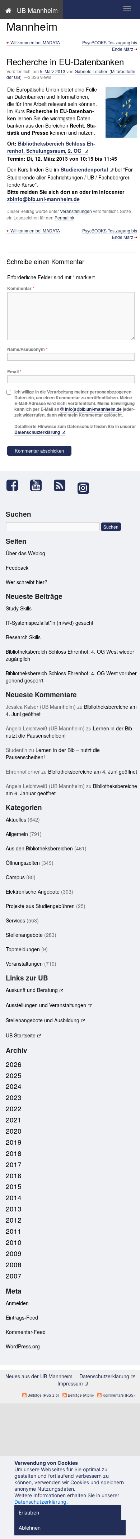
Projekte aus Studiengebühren (40, 905)
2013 (14, 1208)
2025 (14, 1075)
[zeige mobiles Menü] (127, 8)
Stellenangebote (24, 934)
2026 (14, 1064)
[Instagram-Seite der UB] (83, 488)
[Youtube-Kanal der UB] (39, 485)
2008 (14, 1264)
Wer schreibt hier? (26, 582)
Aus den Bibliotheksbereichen (39, 848)
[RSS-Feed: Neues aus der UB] (63, 485)
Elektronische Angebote (33, 891)
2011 (14, 1231)
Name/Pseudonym (27, 349)
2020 (14, 1130)
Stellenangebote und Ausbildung (42, 1020)
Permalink (64, 217)
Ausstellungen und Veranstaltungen (46, 1005)
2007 (14, 1275)
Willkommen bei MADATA (34, 42)
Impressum (70, 1383)
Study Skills (19, 608)
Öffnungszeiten (23, 862)
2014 (14, 1197)
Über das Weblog (25, 553)
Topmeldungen (23, 949)
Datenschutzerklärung (37, 432)
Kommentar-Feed (26, 1331)
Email (14, 371)
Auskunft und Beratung (32, 989)
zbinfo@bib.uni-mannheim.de (43, 199)
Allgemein (17, 833)
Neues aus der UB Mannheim (50, 19)
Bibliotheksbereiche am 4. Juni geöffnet (92, 771)
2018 (14, 1153)
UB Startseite (21, 1035)
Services (15, 920)
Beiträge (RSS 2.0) (43, 1395)
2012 (14, 1219)
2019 (14, 1142)
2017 (14, 1164)
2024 (14, 1086)
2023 (14, 1097)
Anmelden (17, 1303)
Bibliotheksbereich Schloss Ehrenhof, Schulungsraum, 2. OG (51, 147)
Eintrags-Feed (22, 1317)
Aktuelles (16, 819)
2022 (14, 1108)
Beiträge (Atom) (81, 1395)
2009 (14, 1253)
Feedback (17, 567)
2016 (14, 1175)
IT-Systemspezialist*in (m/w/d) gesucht (49, 622)
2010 (14, 1242)
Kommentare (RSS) (119, 1395)
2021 (14, 1119)
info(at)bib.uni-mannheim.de (93, 409)
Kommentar (20, 288)
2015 (14, 1186)
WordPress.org (23, 1346)
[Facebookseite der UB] (15, 485)
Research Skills (23, 637)
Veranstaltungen (76, 211)
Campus (15, 877)
